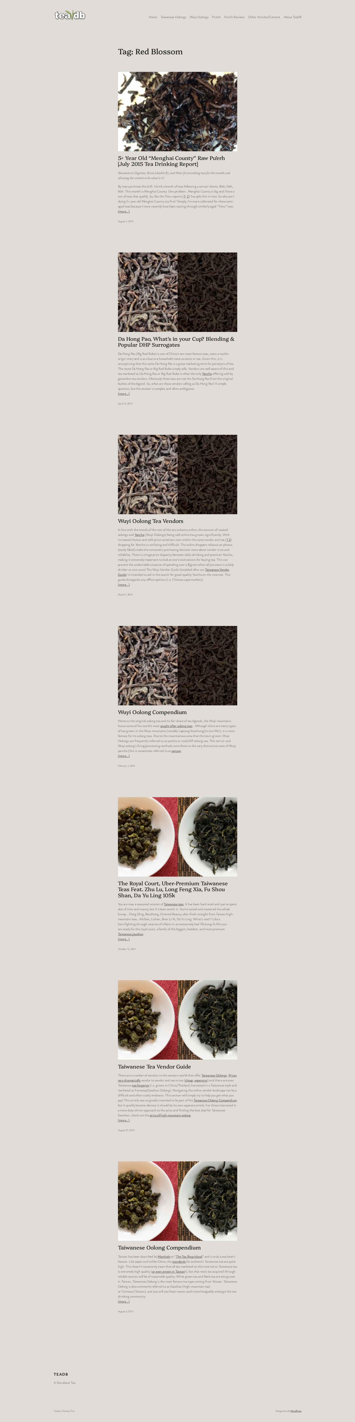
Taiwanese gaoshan (130, 934)
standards (179, 1261)
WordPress (295, 1411)
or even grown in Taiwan (168, 1271)
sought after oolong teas (176, 725)
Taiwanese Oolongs (214, 1075)
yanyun (176, 750)
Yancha (207, 373)
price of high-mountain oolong (170, 1115)
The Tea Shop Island (189, 1256)
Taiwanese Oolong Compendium (215, 1100)
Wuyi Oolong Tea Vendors (151, 521)
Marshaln (164, 1256)
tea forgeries (140, 1085)
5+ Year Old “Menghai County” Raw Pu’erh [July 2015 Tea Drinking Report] (171, 161)
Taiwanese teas (174, 904)
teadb (61, 1374)
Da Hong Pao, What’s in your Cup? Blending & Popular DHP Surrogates (176, 342)
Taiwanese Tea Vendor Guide (154, 1066)
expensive (201, 1080)
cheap (189, 1080)
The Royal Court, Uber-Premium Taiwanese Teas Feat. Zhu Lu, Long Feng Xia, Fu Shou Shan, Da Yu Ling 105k (173, 889)
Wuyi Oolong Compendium (152, 712)
